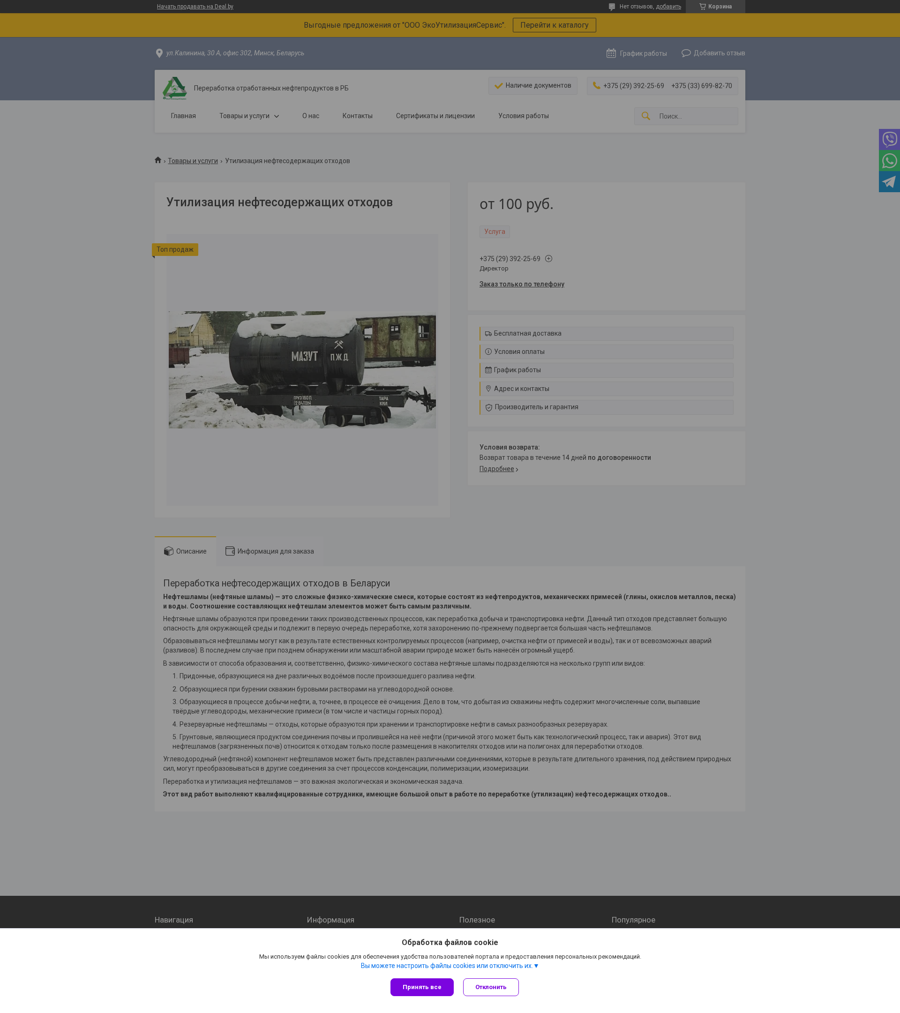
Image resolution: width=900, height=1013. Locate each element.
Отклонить (491, 986)
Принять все (422, 986)
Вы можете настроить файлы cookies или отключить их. (447, 965)
